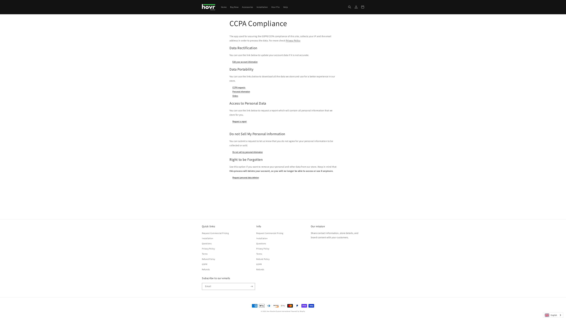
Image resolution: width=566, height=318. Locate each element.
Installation (207, 238)
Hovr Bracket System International (279, 311)
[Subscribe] (251, 286)
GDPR (204, 264)
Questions (207, 243)
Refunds (206, 269)
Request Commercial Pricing (215, 233)
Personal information (241, 92)
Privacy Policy (293, 40)
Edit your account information (245, 62)
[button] (349, 7)
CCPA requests (238, 87)
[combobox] (553, 315)
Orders (235, 96)
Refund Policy (208, 259)
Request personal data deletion (245, 178)
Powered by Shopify (298, 311)
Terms (205, 253)
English (554, 315)
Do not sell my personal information (247, 152)
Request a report (239, 121)
